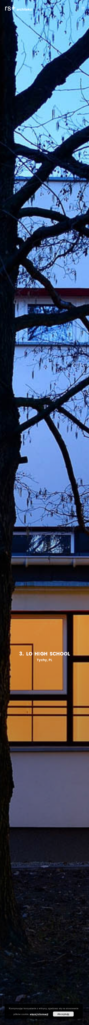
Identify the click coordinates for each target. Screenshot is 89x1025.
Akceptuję (63, 1014)
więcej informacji (39, 1014)
